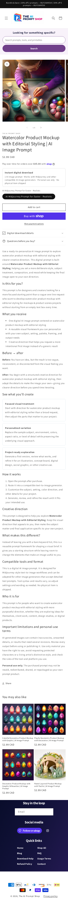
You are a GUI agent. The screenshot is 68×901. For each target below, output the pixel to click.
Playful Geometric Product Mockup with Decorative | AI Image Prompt (49, 739)
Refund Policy (24, 863)
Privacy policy (50, 896)
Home (20, 847)
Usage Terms (44, 858)
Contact (41, 863)
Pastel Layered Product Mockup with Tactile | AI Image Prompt (48, 784)
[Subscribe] (49, 812)
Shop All (41, 847)
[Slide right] (40, 127)
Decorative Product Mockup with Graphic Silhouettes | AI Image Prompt (16, 786)
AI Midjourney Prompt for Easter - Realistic (29, 196)
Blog (19, 853)
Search (34, 48)
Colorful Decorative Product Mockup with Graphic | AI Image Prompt (17, 739)
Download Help (25, 858)
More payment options (34, 223)
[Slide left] (27, 127)
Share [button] (8, 683)
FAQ (39, 853)
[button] (6, 18)
